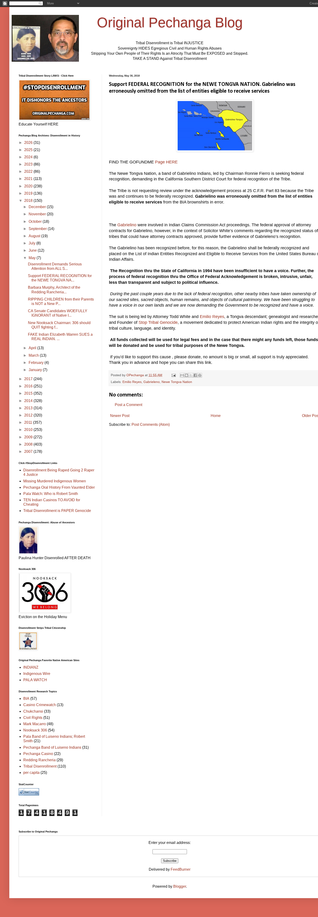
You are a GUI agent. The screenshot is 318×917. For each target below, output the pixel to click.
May (33, 258)
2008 (29, 444)
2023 (29, 164)
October (36, 221)
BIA (26, 698)
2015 (29, 393)
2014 (29, 401)
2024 (29, 157)
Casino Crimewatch (39, 705)
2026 (29, 143)
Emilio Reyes (212, 316)
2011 (28, 422)
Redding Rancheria (39, 760)
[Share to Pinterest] (199, 375)
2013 (29, 408)
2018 (29, 201)
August (35, 236)
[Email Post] (173, 375)
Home (216, 416)
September (38, 229)
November (38, 214)
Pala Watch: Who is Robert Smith (50, 494)
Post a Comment (128, 405)
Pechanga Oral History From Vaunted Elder (59, 487)
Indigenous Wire (36, 674)
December (38, 207)
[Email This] (182, 375)
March (34, 355)
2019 (29, 193)
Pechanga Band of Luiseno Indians (52, 747)
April (33, 348)
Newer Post (119, 416)
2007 (29, 451)
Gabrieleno (151, 382)
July (32, 243)
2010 (29, 430)
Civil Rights (32, 718)
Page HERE (166, 162)
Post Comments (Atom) (151, 424)
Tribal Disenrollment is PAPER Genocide (57, 511)
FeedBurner (180, 869)
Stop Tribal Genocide (158, 322)
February (36, 363)
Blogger (179, 886)
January (36, 370)
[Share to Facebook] (195, 375)
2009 (29, 437)
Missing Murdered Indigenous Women (54, 481)
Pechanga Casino (38, 754)
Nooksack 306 (35, 730)
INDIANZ (30, 667)
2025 (29, 150)
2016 (29, 386)
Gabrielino (126, 225)
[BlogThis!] (186, 375)
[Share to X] (191, 375)
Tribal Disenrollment (40, 766)
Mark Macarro (34, 724)
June (33, 250)
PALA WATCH (35, 680)
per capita (31, 773)
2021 (29, 179)
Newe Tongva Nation (177, 382)
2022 (29, 171)
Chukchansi (33, 711)
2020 (29, 186)
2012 (29, 415)
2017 (29, 379)
